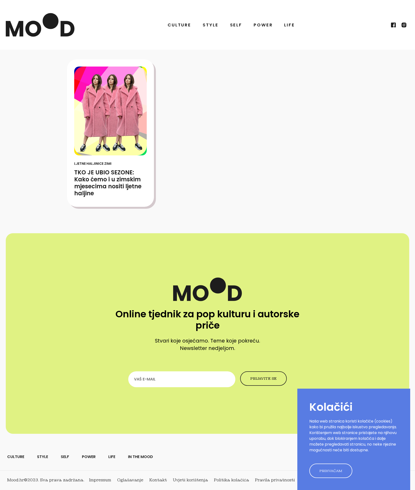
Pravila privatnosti (275, 480)
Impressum (100, 480)
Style (210, 25)
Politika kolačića (231, 480)
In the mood (140, 456)
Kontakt (158, 480)
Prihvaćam (330, 471)
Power (263, 25)
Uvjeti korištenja (190, 480)
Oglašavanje (130, 480)
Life (289, 25)
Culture (179, 25)
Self (236, 25)
